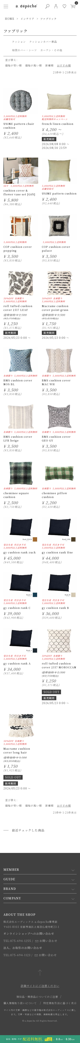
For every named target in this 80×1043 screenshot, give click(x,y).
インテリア (27, 18)
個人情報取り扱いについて (20, 1003)
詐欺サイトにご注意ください (40, 986)
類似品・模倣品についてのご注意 (37, 996)
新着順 (49, 65)
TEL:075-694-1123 (17, 955)
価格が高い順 (33, 65)
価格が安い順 (13, 65)
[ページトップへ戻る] (40, 973)
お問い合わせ (48, 941)
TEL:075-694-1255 (17, 941)
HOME (9, 18)
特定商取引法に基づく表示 (60, 1003)
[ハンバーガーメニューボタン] (6, 6)
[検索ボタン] (47, 6)
